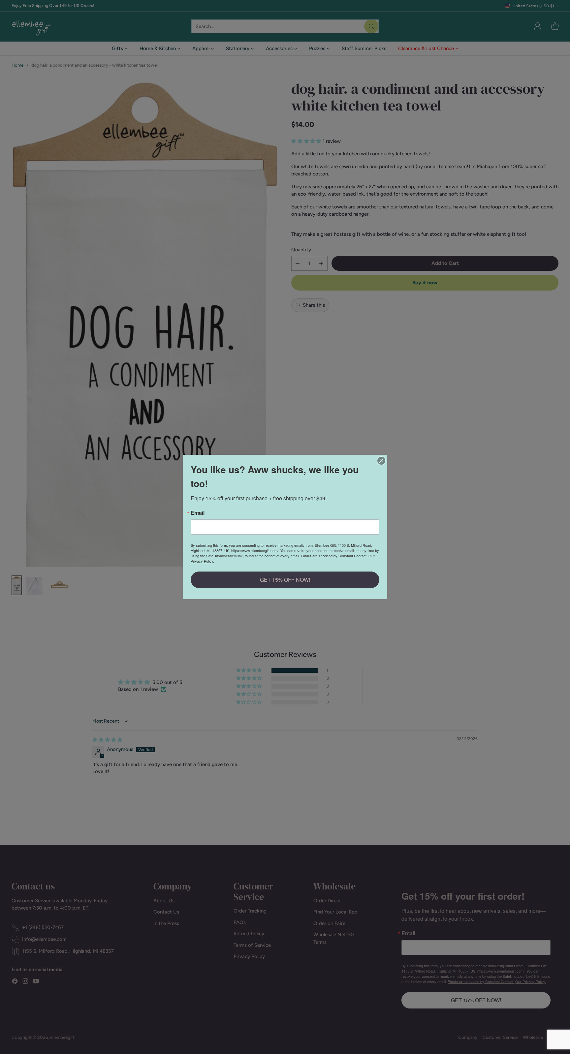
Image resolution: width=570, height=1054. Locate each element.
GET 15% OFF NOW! (285, 579)
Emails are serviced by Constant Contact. (334, 555)
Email (198, 512)
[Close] (381, 461)
